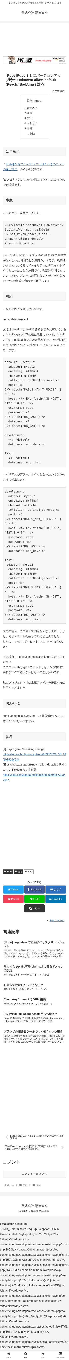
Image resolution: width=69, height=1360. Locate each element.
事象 (29, 112)
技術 (20, 871)
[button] (62, 710)
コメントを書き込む (34, 1173)
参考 (29, 128)
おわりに (32, 123)
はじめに (32, 107)
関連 (32, 133)
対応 (29, 118)
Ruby (9, 871)
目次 (30, 100)
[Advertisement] (34, 38)
